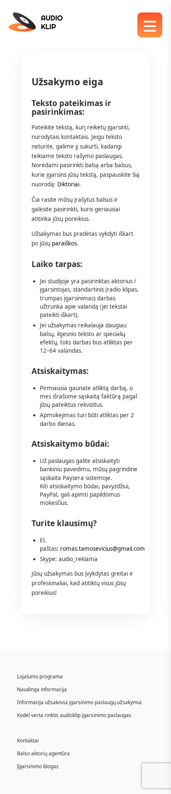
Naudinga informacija (42, 689)
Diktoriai (68, 184)
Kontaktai (28, 740)
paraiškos (63, 243)
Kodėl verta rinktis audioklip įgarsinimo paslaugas (74, 715)
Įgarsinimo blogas (38, 766)
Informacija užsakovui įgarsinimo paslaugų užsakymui (79, 702)
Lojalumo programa (40, 676)
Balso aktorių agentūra (43, 753)
